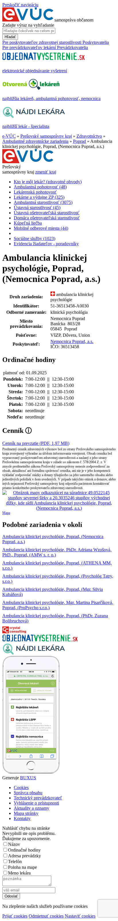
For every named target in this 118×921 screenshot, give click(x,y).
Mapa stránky (26, 813)
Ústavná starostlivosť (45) (37, 207)
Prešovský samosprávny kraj (46, 136)
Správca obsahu (28, 792)
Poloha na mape (22, 867)
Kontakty (22, 818)
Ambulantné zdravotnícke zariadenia (35, 141)
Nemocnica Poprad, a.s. (71, 341)
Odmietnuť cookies (46, 916)
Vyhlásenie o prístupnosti (36, 803)
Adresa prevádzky (24, 855)
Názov (14, 844)
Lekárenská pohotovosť (35, 192)
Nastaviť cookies (80, 916)
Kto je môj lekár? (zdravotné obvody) (48, 181)
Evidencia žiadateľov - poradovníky (46, 243)
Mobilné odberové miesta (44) (41, 228)
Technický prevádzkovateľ (38, 797)
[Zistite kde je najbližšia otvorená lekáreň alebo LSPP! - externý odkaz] (31, 772)
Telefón (15, 861)
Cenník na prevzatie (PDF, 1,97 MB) (35, 443)
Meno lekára (19, 873)
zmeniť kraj (45, 172)
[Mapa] (59, 500)
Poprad (79, 141)
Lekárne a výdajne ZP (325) (39, 197)
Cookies (21, 787)
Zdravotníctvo (89, 136)
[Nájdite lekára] (33, 653)
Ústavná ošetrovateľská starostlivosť (46, 212)
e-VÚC (9, 136)
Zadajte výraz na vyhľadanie (28, 25)
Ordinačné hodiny (24, 850)
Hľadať (10, 37)
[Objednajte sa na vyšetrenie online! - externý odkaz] (40, 639)
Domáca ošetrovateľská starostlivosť (47, 217)
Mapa (6, 513)
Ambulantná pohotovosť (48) (40, 186)
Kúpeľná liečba (28, 223)
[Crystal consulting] (14, 631)
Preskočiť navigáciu (20, 4)
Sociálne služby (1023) (34, 238)
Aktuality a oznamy (31, 808)
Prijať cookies (14, 916)
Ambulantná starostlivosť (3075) (43, 202)
